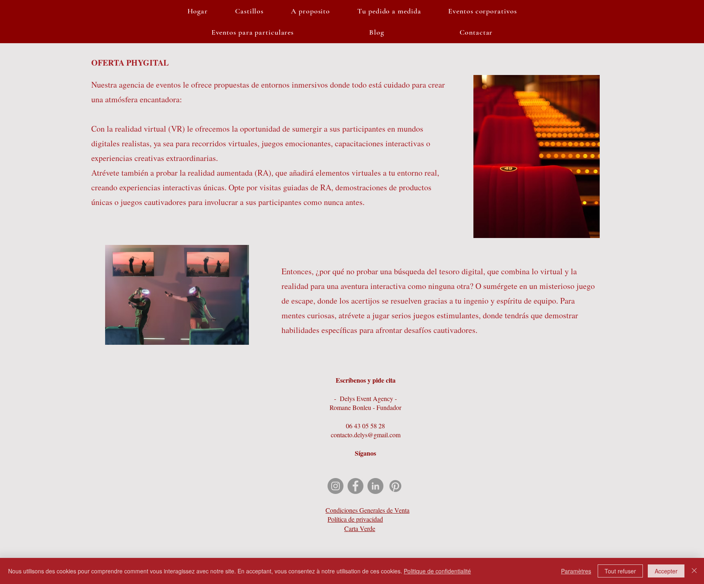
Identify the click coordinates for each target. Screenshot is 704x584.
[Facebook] (355, 486)
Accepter (666, 571)
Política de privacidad (355, 519)
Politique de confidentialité (437, 571)
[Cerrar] (694, 570)
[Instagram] (335, 486)
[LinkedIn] (375, 486)
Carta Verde (359, 528)
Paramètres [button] (576, 571)
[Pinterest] (395, 486)
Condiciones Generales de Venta (367, 510)
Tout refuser (620, 571)
